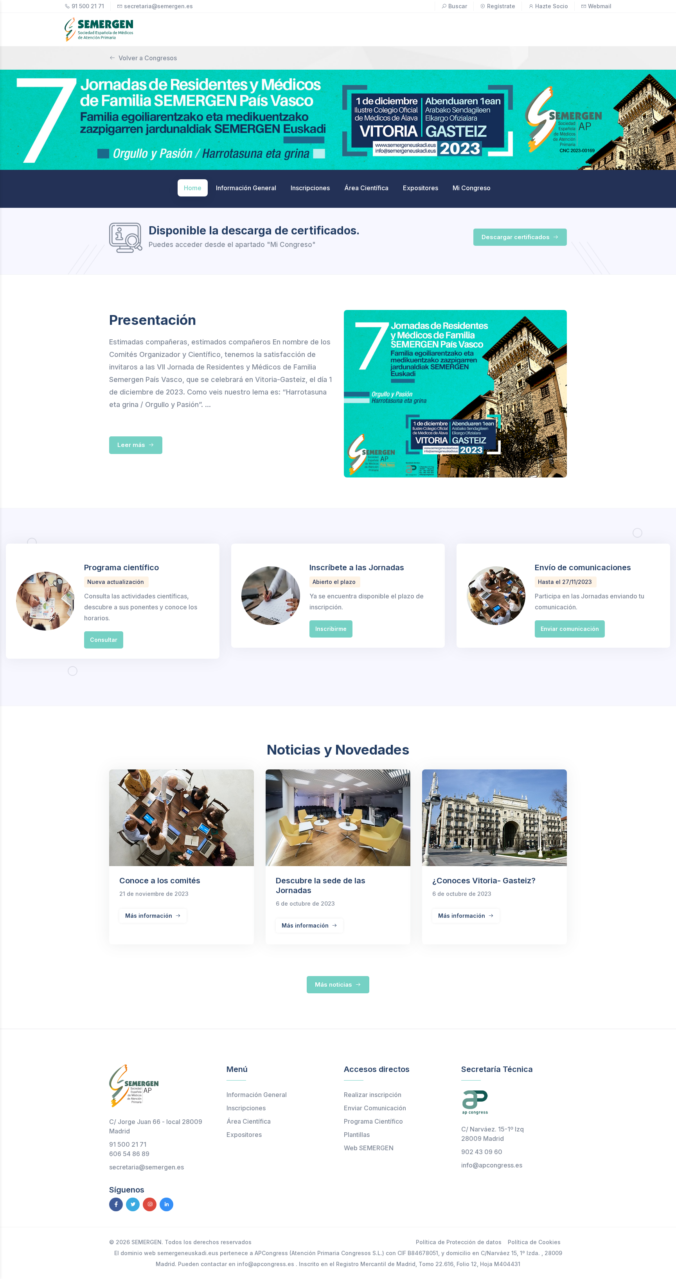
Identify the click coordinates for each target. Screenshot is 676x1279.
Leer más (132, 445)
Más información (149, 915)
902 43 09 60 (481, 1152)
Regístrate (501, 6)
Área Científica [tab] (366, 188)
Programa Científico (373, 1121)
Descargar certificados (516, 237)
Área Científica (249, 1121)
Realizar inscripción (372, 1095)
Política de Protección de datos (459, 1242)
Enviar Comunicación (375, 1108)
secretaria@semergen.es (158, 6)
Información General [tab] (246, 188)
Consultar (103, 639)
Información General (257, 1095)
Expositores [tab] (420, 188)
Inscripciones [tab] (310, 188)
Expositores (244, 1134)
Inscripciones (246, 1108)
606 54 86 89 (129, 1154)
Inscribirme (331, 628)
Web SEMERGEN (369, 1148)
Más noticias (334, 984)
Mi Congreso (472, 188)
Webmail (599, 6)
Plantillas (357, 1134)
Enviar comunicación (570, 628)
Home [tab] (192, 188)
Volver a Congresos (148, 58)
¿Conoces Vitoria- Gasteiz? (484, 880)
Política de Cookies (534, 1242)
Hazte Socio (551, 6)
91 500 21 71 (88, 6)
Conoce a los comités (159, 880)
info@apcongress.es (491, 1165)
